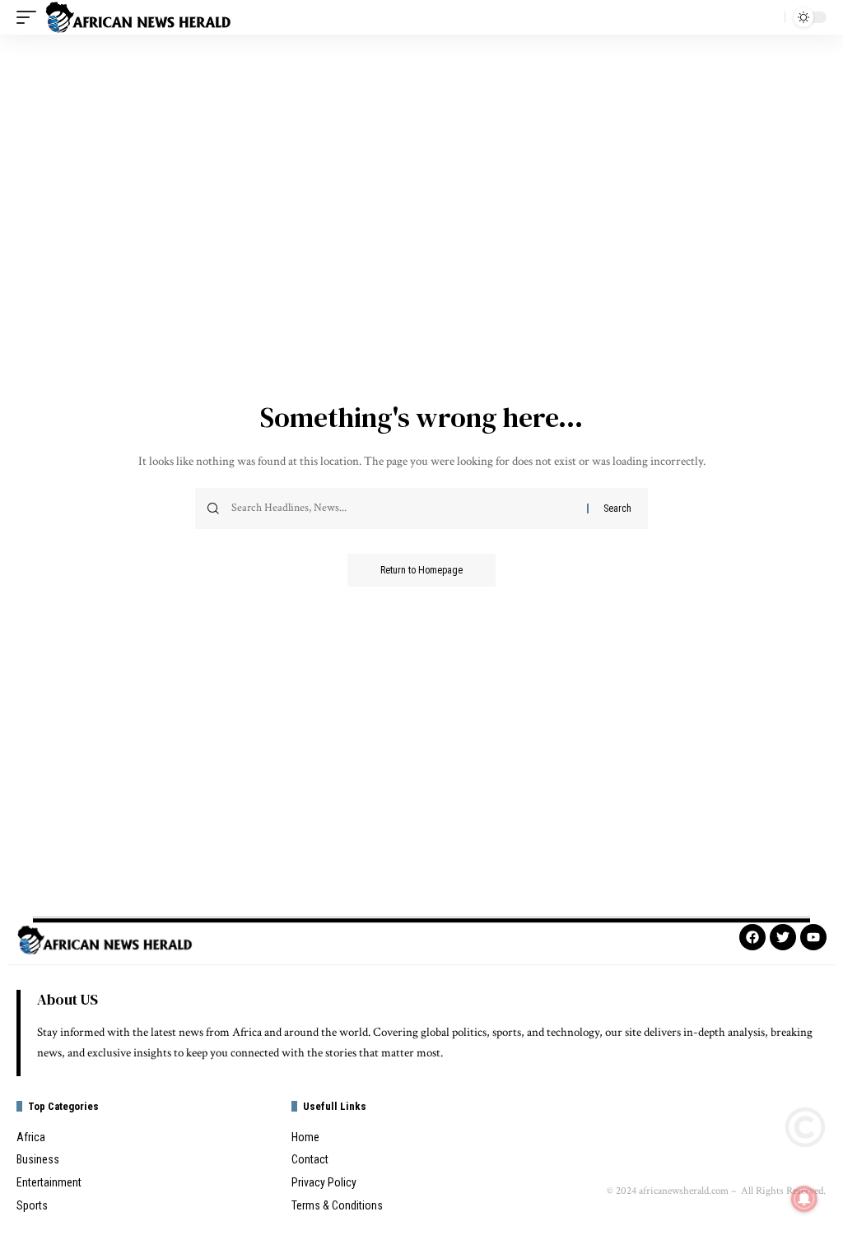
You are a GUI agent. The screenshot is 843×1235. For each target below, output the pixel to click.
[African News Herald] (138, 17)
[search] (768, 17)
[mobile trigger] (30, 17)
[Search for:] (403, 508)
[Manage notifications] (804, 1199)
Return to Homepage (421, 570)
